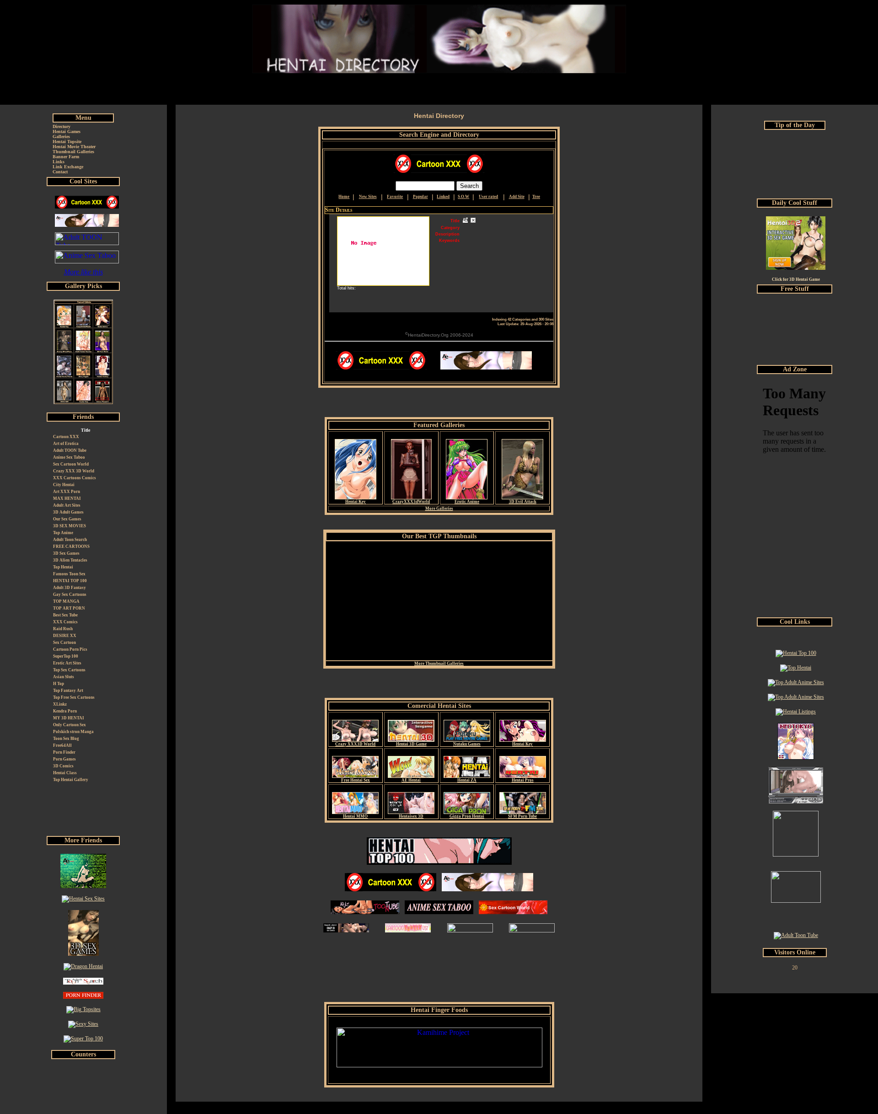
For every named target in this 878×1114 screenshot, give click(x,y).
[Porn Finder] (83, 997)
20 (795, 967)
